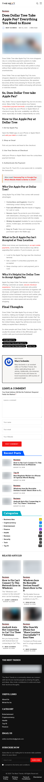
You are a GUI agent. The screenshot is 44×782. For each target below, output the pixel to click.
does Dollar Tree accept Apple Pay (15, 343)
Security (22, 539)
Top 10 (22, 546)
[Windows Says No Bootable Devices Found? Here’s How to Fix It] (7, 488)
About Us (5, 699)
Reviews (22, 536)
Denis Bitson (30, 602)
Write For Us (7, 702)
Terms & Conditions (26, 778)
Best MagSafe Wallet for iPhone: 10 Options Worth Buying (27, 477)
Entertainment (22, 526)
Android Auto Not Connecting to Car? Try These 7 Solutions (27, 502)
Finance (22, 529)
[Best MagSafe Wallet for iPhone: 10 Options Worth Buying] (7, 475)
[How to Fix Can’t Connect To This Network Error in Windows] (7, 462)
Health (22, 533)
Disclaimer (37, 777)
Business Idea (22, 519)
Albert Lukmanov (11, 600)
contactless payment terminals (13, 106)
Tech (22, 542)
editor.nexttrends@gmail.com (13, 739)
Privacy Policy (15, 778)
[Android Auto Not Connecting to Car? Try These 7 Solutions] (7, 501)
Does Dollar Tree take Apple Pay (14, 346)
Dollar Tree (31, 346)
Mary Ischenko (11, 28)
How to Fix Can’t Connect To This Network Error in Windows (27, 464)
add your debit (10, 135)
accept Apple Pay (9, 340)
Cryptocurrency (22, 523)
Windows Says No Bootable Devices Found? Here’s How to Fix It (27, 490)
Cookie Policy (5, 778)
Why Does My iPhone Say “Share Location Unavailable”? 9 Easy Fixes (31, 632)
